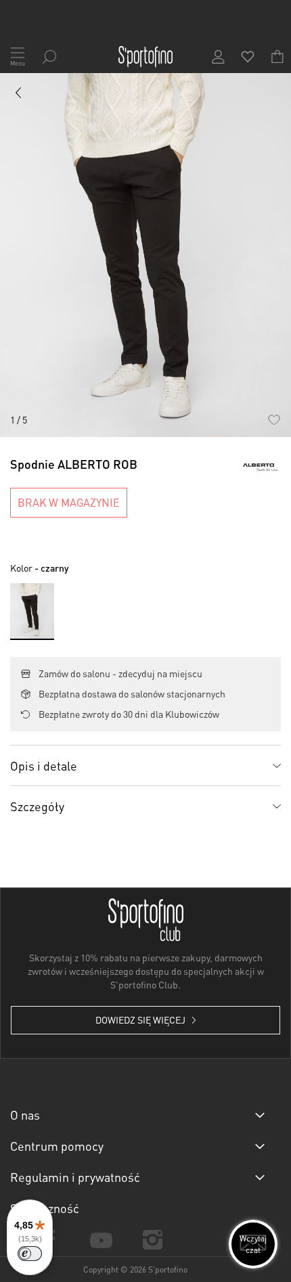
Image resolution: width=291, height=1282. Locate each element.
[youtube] (101, 1239)
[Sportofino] (145, 57)
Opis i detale (43, 765)
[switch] (30, 1253)
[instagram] (152, 1239)
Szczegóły (37, 806)
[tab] (145, 765)
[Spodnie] (19, 95)
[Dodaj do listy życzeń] (273, 420)
